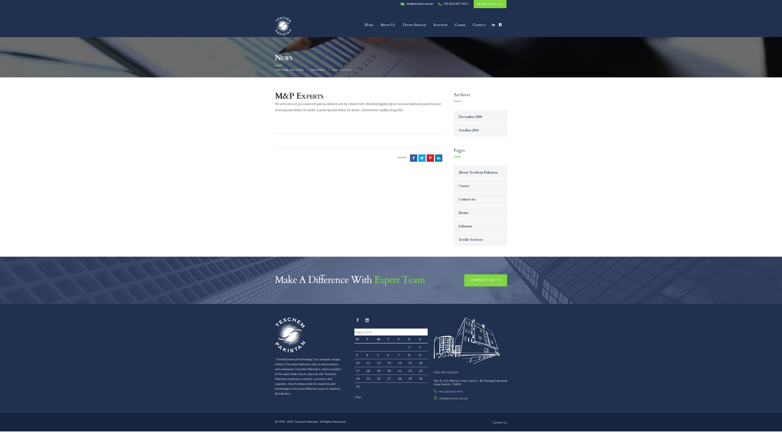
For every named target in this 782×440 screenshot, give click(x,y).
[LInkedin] (367, 320)
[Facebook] (500, 24)
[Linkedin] (493, 24)
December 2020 (470, 117)
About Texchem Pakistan (478, 172)
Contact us (467, 199)
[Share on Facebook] (413, 158)
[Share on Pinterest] (430, 158)
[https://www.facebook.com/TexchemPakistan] (357, 320)
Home (369, 25)
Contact (479, 25)
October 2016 (469, 130)
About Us (388, 25)
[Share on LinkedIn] (438, 158)
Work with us (490, 4)
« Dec (357, 397)
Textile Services (414, 25)
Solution (440, 25)
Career (460, 25)
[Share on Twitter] (422, 158)
